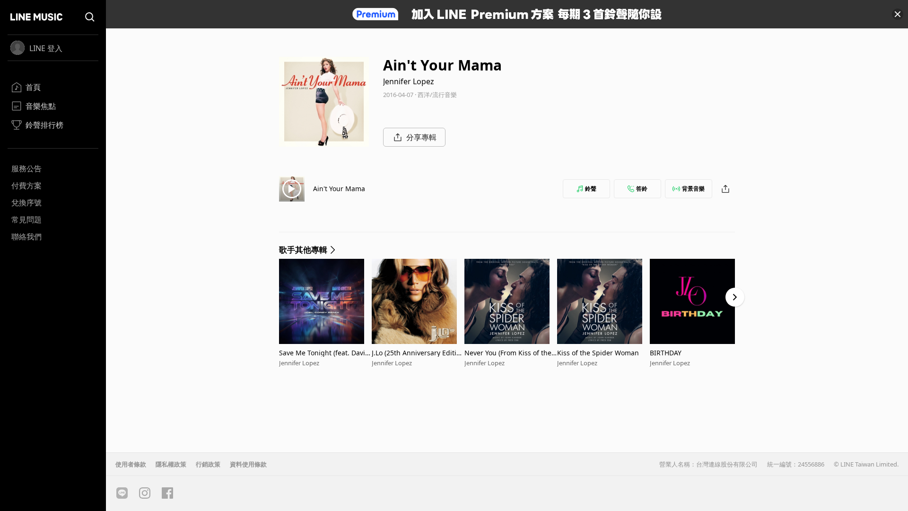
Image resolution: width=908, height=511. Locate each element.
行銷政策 (208, 464)
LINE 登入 (45, 48)
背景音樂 (693, 189)
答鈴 (641, 189)
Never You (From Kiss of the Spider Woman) (510, 353)
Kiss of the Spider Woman (598, 353)
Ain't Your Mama (339, 188)
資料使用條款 (248, 464)
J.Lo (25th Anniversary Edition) (416, 353)
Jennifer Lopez (408, 81)
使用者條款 (130, 464)
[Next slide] (734, 297)
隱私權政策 (171, 464)
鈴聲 (590, 189)
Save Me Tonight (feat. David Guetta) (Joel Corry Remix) (324, 353)
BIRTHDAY (665, 353)
